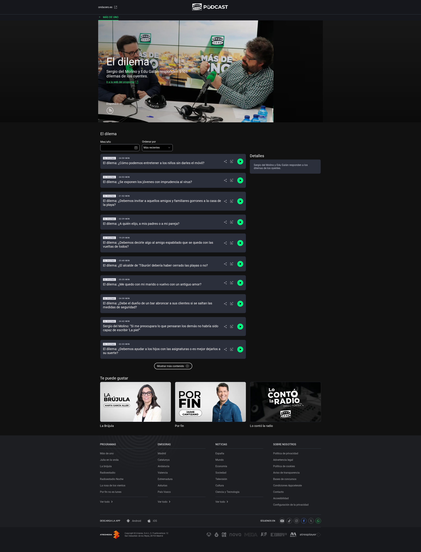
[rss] (110, 110)
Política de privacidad (285, 453)
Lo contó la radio (261, 426)
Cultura (219, 485)
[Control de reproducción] (240, 161)
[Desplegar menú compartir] (225, 161)
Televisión (221, 479)
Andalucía (163, 466)
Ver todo (105, 501)
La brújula (106, 466)
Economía (221, 466)
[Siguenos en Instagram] (296, 521)
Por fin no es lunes (110, 491)
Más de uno (110, 17)
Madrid (162, 453)
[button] (157, 147)
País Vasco (164, 491)
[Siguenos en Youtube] (282, 521)
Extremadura (165, 479)
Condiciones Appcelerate (287, 485)
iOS (154, 520)
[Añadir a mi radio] (232, 161)
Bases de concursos (284, 479)
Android (136, 520)
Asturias (162, 485)
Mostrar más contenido (170, 366)
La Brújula (107, 426)
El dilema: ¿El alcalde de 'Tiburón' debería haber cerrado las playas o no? (155, 265)
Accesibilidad (281, 498)
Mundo (219, 459)
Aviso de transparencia (286, 472)
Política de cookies (284, 466)
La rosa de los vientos (112, 485)
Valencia (163, 472)
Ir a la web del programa (120, 82)
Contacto (278, 491)
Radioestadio (107, 472)
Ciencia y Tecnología (227, 491)
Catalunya (164, 459)
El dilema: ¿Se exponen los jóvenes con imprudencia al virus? (147, 182)
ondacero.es (105, 7)
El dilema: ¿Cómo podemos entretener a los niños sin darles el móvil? (153, 163)
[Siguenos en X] (311, 521)
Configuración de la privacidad (291, 504)
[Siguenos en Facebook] (304, 521)
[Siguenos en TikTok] (289, 521)
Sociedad (220, 472)
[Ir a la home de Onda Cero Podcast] (210, 7)
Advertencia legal (283, 459)
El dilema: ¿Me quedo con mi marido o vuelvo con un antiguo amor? (152, 284)
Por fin (179, 426)
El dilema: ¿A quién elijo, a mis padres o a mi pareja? (141, 224)
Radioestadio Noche (111, 479)
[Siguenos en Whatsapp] (318, 521)
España (219, 453)
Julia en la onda (109, 459)
